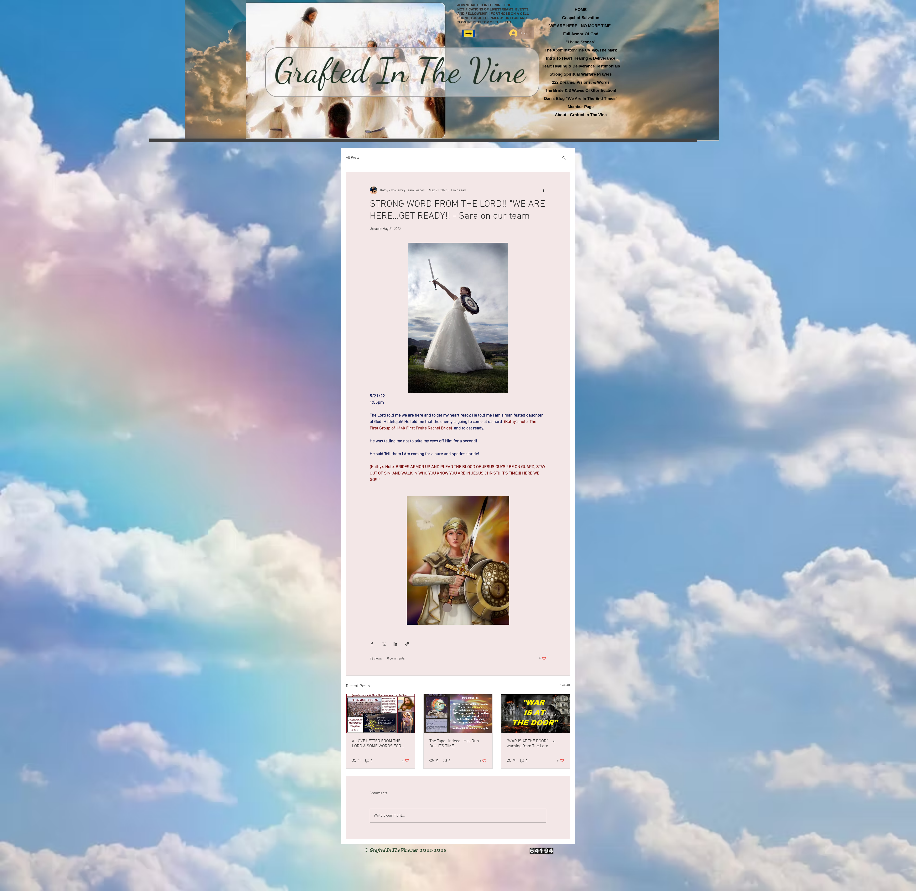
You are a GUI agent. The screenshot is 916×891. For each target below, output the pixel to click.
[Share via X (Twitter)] (383, 644)
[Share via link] (407, 644)
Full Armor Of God (580, 34)
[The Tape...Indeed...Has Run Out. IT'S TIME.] (458, 713)
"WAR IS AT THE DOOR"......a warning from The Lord (531, 744)
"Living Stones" (581, 42)
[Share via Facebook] (372, 644)
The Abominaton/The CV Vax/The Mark (580, 50)
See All (565, 685)
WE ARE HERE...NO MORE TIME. (580, 26)
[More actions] (543, 190)
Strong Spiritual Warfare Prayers (581, 74)
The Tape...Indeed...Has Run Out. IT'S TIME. (454, 744)
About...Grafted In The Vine (581, 115)
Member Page (580, 106)
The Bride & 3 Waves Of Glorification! (580, 90)
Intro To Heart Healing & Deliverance (580, 58)
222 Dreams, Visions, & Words (580, 82)
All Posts (352, 157)
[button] (564, 158)
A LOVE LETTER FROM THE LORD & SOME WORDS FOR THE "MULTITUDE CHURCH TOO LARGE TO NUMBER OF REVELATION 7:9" (379, 744)
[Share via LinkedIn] (395, 644)
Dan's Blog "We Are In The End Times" (580, 98)
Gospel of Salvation (580, 17)
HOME (581, 9)
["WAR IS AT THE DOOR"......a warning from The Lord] (535, 713)
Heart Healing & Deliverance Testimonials (580, 66)
